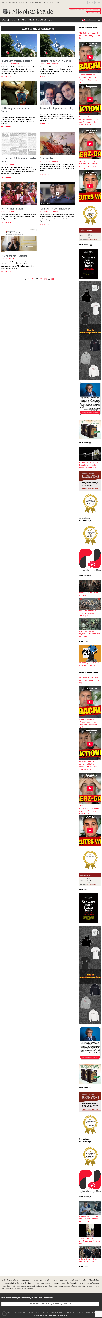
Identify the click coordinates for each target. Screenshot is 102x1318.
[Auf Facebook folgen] (86, 2)
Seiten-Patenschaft (35, 2)
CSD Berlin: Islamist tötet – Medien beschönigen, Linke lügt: (89, 35)
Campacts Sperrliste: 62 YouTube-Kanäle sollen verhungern (88, 613)
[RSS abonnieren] (95, 2)
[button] (99, 19)
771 (29, 279)
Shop (58, 2)
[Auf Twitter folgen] (89, 2)
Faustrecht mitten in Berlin (16, 60)
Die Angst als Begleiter (14, 255)
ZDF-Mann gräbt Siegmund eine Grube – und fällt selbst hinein (89, 1241)
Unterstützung (23, 2)
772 (33, 279)
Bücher (46, 2)
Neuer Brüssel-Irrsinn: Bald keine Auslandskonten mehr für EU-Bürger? (89, 1218)
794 (52, 279)
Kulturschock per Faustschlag (57, 108)
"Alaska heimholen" (12, 208)
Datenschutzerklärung (91, 1312)
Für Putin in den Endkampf (55, 208)
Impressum (79, 1312)
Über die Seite (13, 2)
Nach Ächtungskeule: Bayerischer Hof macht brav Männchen (89, 633)
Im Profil (4, 2)
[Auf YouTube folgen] (99, 2)
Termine (30, 1312)
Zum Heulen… (48, 158)
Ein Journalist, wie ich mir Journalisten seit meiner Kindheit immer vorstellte (88, 465)
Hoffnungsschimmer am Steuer (15, 109)
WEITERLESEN (6, 76)
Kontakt (52, 2)
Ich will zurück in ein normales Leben (18, 160)
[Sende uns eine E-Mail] (92, 2)
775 (45, 279)
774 (41, 279)
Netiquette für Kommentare (54, 1312)
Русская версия (70, 1312)
